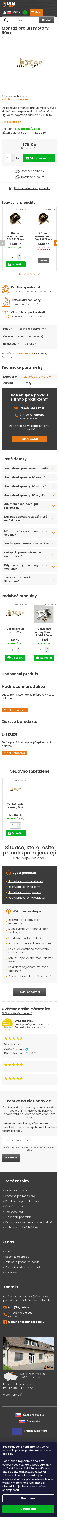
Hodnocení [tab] (10, 344)
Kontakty (11, 1300)
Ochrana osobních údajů (21, 1255)
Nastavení (28, 1498)
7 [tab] (36, 274)
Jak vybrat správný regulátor (26, 917)
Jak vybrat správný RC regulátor (19, 510)
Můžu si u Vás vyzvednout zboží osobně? (28, 950)
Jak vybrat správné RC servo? (24, 491)
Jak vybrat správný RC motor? (25, 500)
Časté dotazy (11, 336)
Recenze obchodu (17, 1284)
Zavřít (20, 184)
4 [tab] (28, 274)
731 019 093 (36, 415)
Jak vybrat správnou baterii (25, 901)
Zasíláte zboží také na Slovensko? (19, 600)
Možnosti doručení (32, 171)
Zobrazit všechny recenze (30, 1054)
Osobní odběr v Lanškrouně (22, 1294)
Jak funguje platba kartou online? (21, 562)
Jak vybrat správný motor (24, 912)
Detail (43, 260)
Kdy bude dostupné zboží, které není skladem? (25, 535)
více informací (12, 1421)
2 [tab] (22, 274)
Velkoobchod (14, 1239)
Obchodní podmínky (18, 1244)
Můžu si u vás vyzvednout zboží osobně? (25, 550)
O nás (9, 1279)
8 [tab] (39, 274)
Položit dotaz (29, 439)
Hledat (46, 20)
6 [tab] (33, 274)
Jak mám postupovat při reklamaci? (21, 523)
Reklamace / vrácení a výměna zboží (29, 1249)
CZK (15, 12)
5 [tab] (31, 274)
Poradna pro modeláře (20, 1223)
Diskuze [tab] (29, 344)
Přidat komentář (14, 773)
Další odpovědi (28, 1019)
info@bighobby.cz (32, 408)
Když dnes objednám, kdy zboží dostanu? (25, 587)
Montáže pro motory (37, 377)
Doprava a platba (17, 1218)
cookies (7, 1454)
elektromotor (24, 353)
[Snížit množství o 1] (13, 160)
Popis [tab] (6, 329)
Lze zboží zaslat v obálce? (24, 958)
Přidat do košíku (39, 158)
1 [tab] (19, 274)
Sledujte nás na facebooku (26, 1349)
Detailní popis (10, 122)
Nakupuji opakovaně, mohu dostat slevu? (22, 575)
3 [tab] (25, 274)
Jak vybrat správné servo (24, 907)
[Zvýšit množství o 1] (13, 156)
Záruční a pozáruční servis (22, 1289)
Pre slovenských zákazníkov (22, 1228)
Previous (2, 243)
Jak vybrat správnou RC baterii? (20, 480)
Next (56, 243)
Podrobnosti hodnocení (15, 99)
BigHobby (8, 115)
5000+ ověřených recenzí (17, 1040)
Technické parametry (31, 329)
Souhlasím (28, 1509)
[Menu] (36, 12)
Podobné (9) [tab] (35, 336)
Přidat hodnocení (14, 730)
